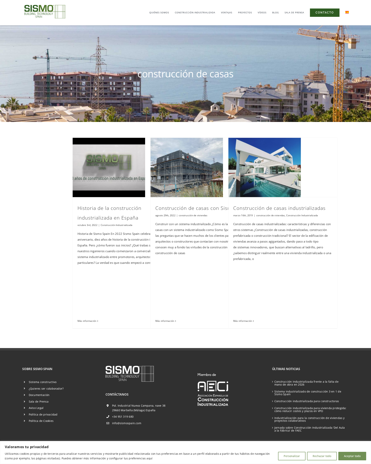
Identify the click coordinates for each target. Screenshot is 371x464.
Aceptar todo (352, 456)
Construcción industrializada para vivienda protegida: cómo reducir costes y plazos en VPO (310, 409)
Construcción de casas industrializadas (279, 208)
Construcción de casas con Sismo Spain (202, 208)
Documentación (39, 395)
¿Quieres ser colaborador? (46, 388)
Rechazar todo (322, 456)
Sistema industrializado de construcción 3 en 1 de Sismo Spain (307, 393)
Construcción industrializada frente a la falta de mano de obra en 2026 (306, 383)
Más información (86, 321)
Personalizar (292, 456)
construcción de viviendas (193, 215)
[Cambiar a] (347, 12)
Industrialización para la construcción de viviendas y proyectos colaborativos (309, 419)
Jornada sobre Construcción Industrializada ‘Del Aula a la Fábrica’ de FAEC (309, 429)
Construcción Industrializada (116, 225)
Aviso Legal (36, 408)
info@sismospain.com (126, 423)
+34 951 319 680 (123, 416)
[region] (185, 452)
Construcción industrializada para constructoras (306, 401)
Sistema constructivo (43, 382)
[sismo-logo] (44, 5)
